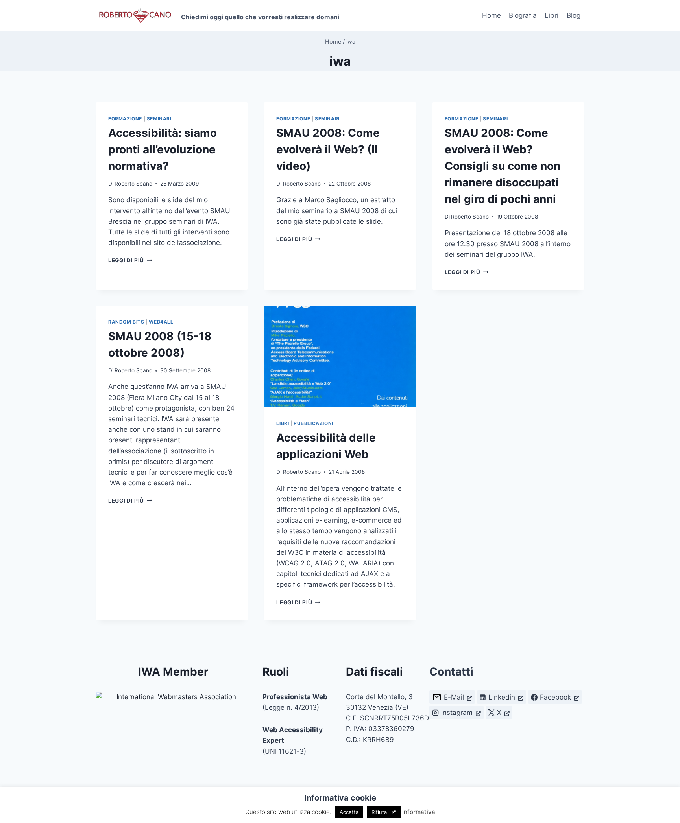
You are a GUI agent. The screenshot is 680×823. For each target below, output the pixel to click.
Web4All (161, 322)
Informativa (418, 812)
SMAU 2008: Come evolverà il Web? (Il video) (328, 149)
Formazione (125, 119)
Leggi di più (130, 260)
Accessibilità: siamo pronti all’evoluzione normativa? (162, 149)
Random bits (126, 322)
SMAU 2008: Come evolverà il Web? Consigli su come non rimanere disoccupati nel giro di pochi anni (502, 166)
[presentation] (340, 356)
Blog (573, 15)
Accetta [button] (349, 812)
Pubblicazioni (313, 423)
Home (491, 15)
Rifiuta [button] (379, 812)
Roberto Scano (133, 183)
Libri (551, 15)
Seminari (159, 119)
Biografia (523, 15)
